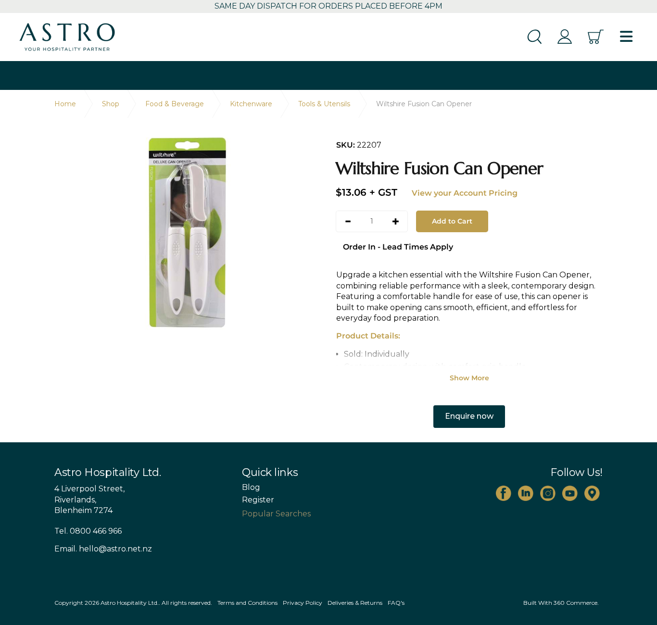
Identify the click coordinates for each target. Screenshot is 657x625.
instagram (547, 493)
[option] (187, 232)
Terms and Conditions (247, 602)
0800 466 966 (96, 531)
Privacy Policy (302, 602)
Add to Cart (452, 221)
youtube (570, 493)
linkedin (525, 493)
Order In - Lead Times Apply (398, 246)
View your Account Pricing (465, 193)
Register (258, 500)
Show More (469, 378)
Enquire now (469, 416)
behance (592, 493)
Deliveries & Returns (355, 602)
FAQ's (396, 602)
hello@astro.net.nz (115, 548)
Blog (251, 487)
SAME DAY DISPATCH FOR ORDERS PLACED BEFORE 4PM (328, 6)
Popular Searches (276, 513)
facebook (503, 493)
